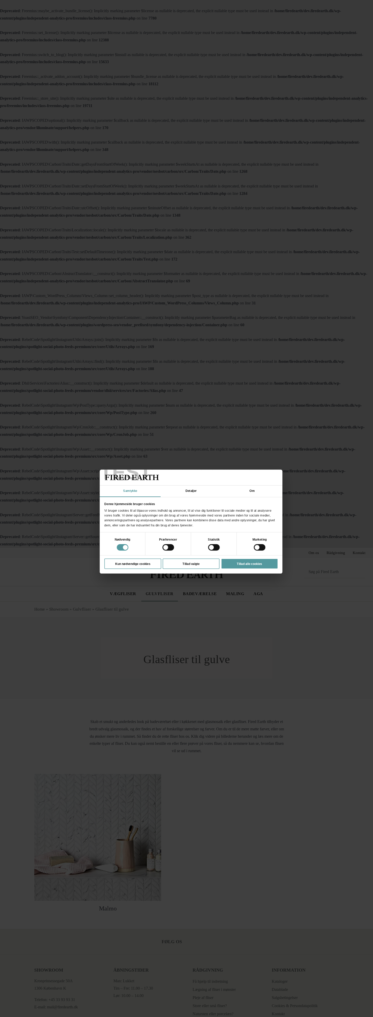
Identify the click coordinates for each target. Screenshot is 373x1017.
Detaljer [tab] (191, 491)
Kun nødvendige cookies (132, 563)
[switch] (168, 547)
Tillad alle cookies (249, 563)
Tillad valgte (190, 563)
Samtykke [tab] (130, 491)
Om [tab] (252, 491)
